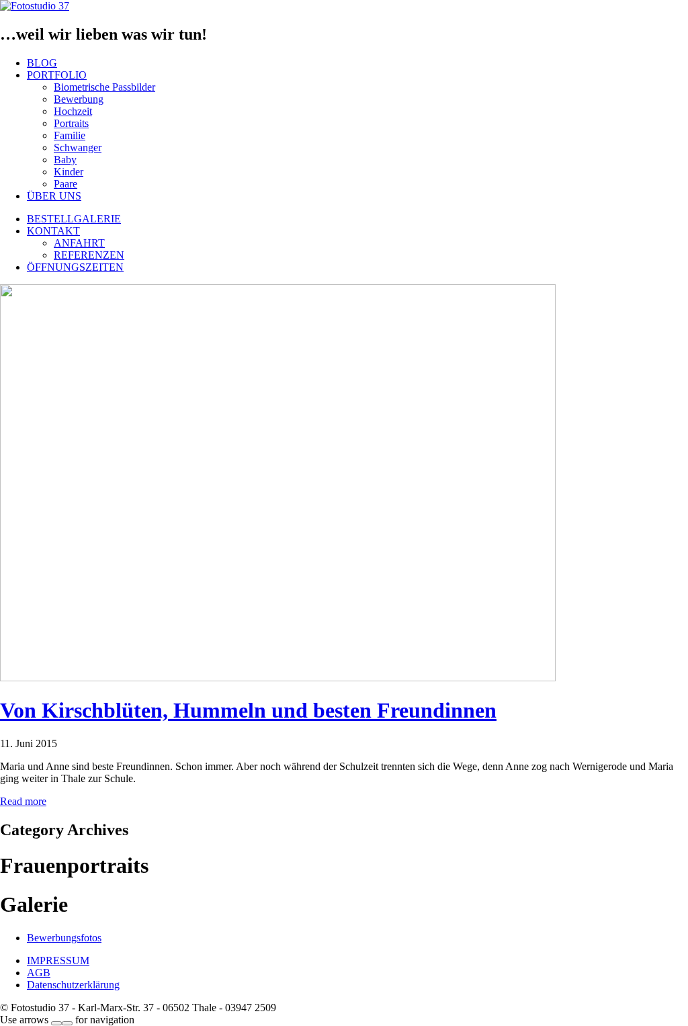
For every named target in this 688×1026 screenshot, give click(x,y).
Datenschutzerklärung (73, 984)
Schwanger (77, 147)
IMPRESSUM (58, 960)
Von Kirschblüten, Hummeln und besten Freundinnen (248, 710)
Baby (65, 159)
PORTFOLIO (57, 75)
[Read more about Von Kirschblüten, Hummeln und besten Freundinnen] (278, 677)
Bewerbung (78, 99)
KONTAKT (53, 231)
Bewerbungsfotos (64, 937)
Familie (69, 135)
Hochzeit (73, 111)
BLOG (42, 63)
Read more (23, 801)
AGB (38, 972)
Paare (65, 183)
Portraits (71, 123)
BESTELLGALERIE (74, 218)
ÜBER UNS (54, 196)
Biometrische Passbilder (104, 87)
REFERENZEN (89, 255)
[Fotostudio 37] (34, 5)
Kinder (68, 171)
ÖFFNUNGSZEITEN (75, 267)
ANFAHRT (79, 243)
